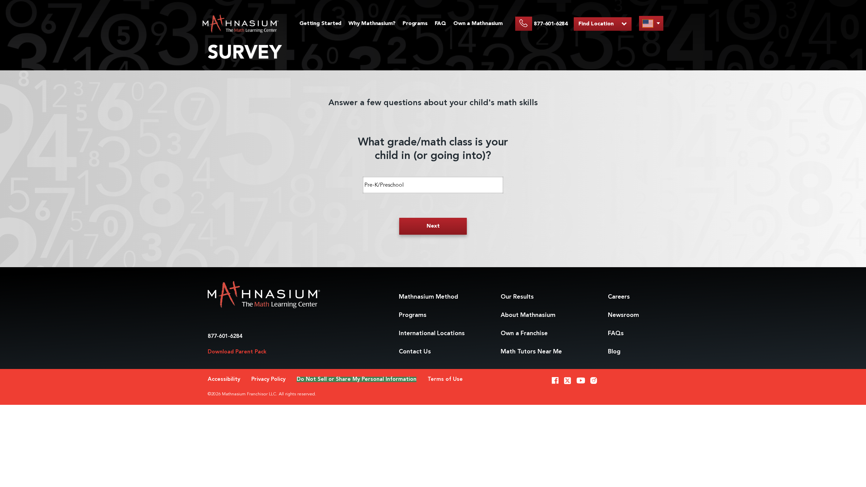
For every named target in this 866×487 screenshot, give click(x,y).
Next (433, 226)
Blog (614, 352)
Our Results (517, 297)
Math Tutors (531, 352)
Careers (619, 297)
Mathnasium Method (428, 297)
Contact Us (415, 352)
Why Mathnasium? (371, 23)
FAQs (616, 333)
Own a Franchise (524, 333)
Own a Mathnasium (478, 23)
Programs (415, 23)
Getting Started (320, 23)
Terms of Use (445, 379)
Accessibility (224, 379)
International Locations (432, 333)
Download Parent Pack (237, 352)
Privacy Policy (268, 379)
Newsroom (623, 315)
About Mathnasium (528, 315)
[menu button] (651, 23)
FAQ (440, 23)
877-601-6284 (225, 336)
